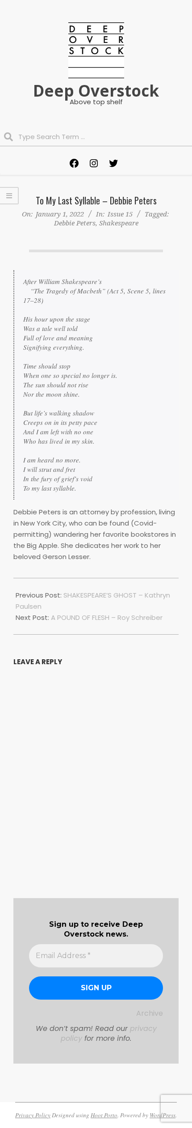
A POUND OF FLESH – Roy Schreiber (107, 617)
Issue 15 (120, 213)
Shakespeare (118, 222)
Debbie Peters (75, 222)
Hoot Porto (104, 1115)
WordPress (162, 1115)
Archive (149, 1013)
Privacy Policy (32, 1115)
